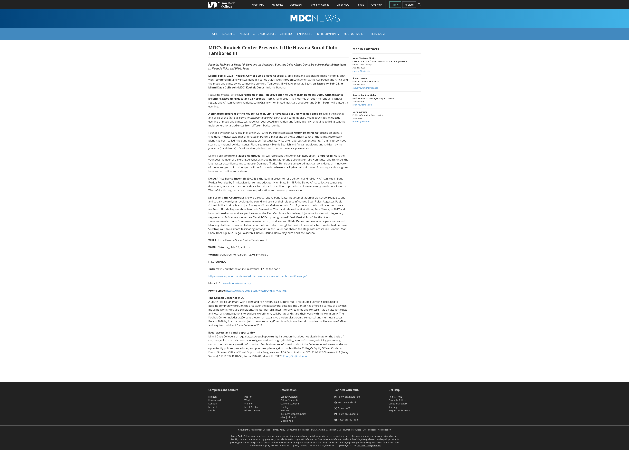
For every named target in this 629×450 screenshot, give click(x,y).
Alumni (244, 33)
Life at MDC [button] (342, 4)
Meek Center (251, 407)
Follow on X (343, 408)
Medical (212, 407)
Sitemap (393, 407)
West (247, 400)
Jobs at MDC (335, 429)
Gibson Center (252, 410)
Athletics (286, 33)
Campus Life (304, 33)
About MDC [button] (258, 4)
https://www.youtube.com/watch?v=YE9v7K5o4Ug (256, 290)
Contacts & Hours (398, 400)
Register (409, 4)
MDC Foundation (354, 33)
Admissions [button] (296, 4)
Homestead (214, 400)
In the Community (327, 33)
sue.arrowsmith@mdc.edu (366, 87)
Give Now (376, 4)
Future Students (289, 400)
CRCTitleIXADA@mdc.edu (369, 445)
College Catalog (289, 396)
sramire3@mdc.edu (362, 104)
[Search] (419, 4)
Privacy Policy (278, 429)
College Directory (398, 403)
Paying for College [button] (319, 4)
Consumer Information (298, 429)
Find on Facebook (346, 402)
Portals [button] (360, 4)
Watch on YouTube (347, 419)
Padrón (248, 396)
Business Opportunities (293, 413)
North (211, 410)
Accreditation (384, 429)
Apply (395, 4)
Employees (286, 407)
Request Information (400, 410)
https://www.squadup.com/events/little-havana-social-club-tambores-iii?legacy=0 (257, 276)
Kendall (212, 403)
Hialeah (212, 396)
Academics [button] (277, 4)
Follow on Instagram (348, 396)
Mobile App (286, 420)
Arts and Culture (264, 33)
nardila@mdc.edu (361, 121)
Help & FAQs (395, 396)
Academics (228, 33)
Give (282, 417)
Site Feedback (369, 429)
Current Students (289, 403)
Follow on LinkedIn (347, 413)
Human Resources (352, 429)
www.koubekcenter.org (237, 283)
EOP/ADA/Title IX (319, 429)
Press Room (377, 33)
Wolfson (248, 403)
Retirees (284, 410)
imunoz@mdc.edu (361, 70)
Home (214, 33)
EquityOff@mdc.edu (295, 356)
